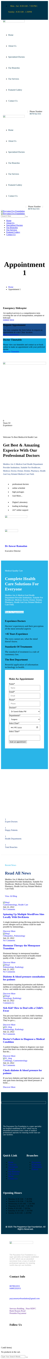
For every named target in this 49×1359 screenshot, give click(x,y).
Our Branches (14, 68)
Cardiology (7, 1061)
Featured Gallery (15, 90)
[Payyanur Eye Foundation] (13, 211)
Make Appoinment (10, 335)
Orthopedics (8, 936)
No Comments (9, 909)
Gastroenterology (10, 905)
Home (10, 35)
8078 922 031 (35, 114)
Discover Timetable (11, 352)
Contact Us (13, 101)
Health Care (23, 905)
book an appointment (18, 742)
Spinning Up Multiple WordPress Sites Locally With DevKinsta (23, 915)
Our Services (13, 79)
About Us (12, 46)
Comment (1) (8, 1003)
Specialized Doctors (16, 57)
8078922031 (15, 1286)
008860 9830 (8, 320)
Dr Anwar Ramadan (16, 546)
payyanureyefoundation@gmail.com (25, 1298)
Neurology (7, 998)
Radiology (19, 967)
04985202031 (15, 1288)
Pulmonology (19, 936)
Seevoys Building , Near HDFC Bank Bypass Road (23, 1309)
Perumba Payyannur (18, 1313)
